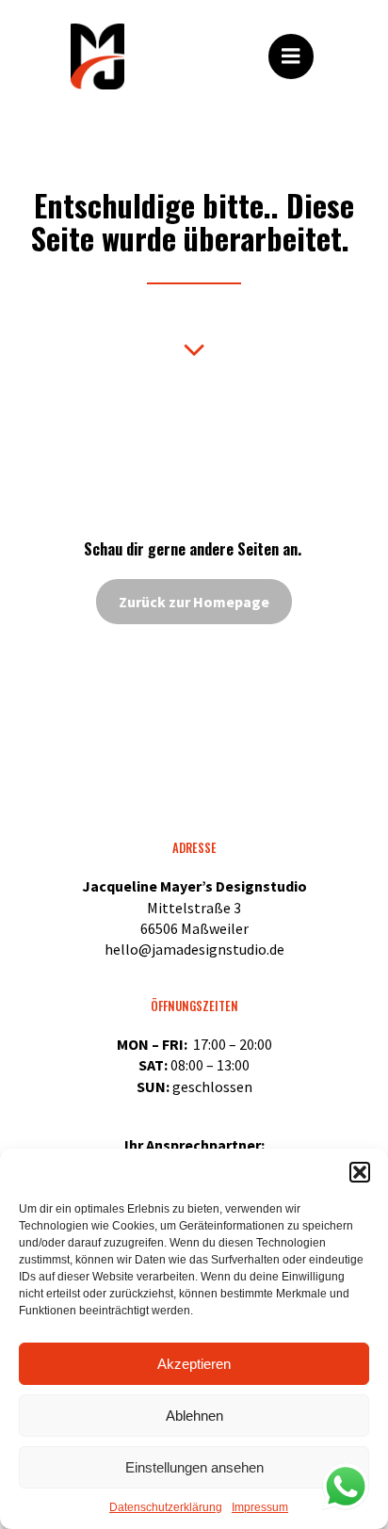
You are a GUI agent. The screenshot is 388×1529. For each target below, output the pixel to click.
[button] (359, 1172)
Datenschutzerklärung (165, 1507)
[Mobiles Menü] (291, 56)
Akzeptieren (194, 1364)
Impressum (260, 1507)
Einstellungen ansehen (194, 1467)
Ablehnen (194, 1416)
